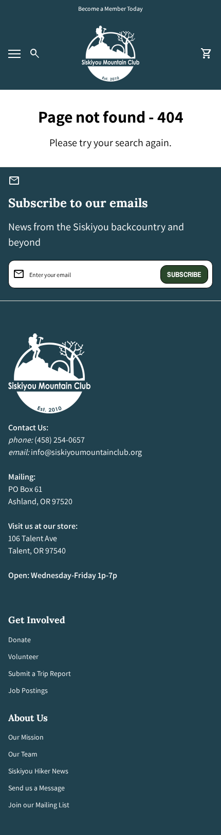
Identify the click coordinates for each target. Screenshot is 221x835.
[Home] (110, 53)
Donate (19, 639)
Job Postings (28, 690)
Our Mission (26, 737)
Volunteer (23, 656)
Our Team (23, 754)
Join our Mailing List (38, 804)
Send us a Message (36, 787)
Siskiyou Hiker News (38, 771)
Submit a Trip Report (39, 673)
